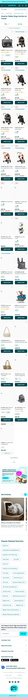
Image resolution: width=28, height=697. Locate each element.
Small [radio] (3, 378)
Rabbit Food (6, 600)
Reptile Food (19, 605)
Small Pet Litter (7, 605)
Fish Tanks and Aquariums (10, 587)
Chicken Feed (6, 591)
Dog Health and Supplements (11, 550)
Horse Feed (6, 577)
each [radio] (17, 56)
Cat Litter (16, 559)
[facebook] (12, 682)
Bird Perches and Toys (19, 596)
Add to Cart (7, 63)
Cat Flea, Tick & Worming (10, 568)
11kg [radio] (20, 378)
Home (2, 13)
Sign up (23, 633)
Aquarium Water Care (19, 582)
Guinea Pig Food (18, 600)
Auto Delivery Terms (20, 672)
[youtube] (10, 682)
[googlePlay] (14, 661)
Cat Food (5, 564)
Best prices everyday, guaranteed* (14, 1)
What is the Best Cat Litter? (11, 523)
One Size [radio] (17, 414)
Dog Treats (6, 559)
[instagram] (15, 682)
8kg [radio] (16, 378)
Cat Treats (5, 573)
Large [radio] (7, 378)
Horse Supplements (18, 573)
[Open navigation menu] (2, 5)
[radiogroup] (7, 56)
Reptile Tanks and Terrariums (11, 610)
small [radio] (3, 55)
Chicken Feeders (19, 591)
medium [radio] (8, 55)
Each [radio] (3, 95)
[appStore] (5, 661)
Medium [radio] (3, 412)
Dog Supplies (9, 13)
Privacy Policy (8, 675)
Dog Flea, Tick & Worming (10, 554)
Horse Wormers (18, 577)
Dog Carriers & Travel (18, 13)
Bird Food (5, 596)
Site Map (20, 675)
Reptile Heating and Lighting (11, 614)
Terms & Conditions (8, 672)
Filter (5, 24)
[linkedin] (18, 682)
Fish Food (5, 582)
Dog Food (5, 545)
